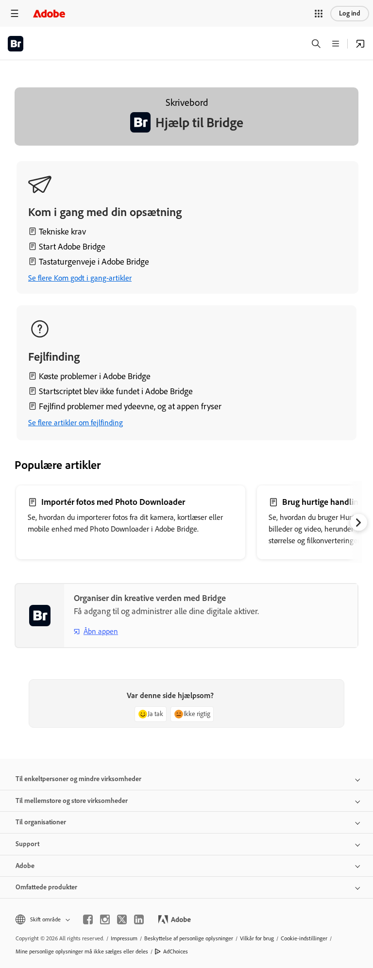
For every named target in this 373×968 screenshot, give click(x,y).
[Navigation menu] (14, 13)
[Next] (358, 522)
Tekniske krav (62, 231)
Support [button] (27, 844)
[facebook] (88, 919)
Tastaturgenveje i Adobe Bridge (94, 261)
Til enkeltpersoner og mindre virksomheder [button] (78, 779)
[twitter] (122, 919)
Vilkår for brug (257, 938)
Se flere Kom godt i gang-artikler (80, 278)
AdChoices (175, 951)
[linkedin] (139, 919)
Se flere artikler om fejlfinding (75, 422)
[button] (318, 13)
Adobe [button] (25, 866)
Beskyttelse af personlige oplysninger (188, 938)
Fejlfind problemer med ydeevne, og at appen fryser (130, 406)
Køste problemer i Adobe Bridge (95, 376)
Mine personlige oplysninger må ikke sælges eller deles (82, 951)
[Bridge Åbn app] (360, 44)
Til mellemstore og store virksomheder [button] (72, 801)
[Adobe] (49, 13)
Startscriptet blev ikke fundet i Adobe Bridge (116, 391)
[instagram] (105, 919)
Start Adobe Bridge (72, 246)
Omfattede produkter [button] (46, 887)
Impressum (124, 938)
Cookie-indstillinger (304, 938)
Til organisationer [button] (41, 822)
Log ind (349, 13)
